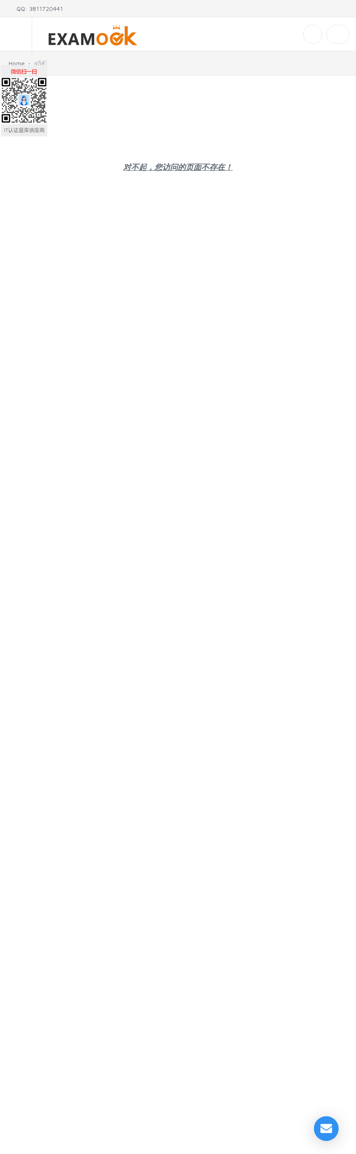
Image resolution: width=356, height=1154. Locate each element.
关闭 (42, 62)
